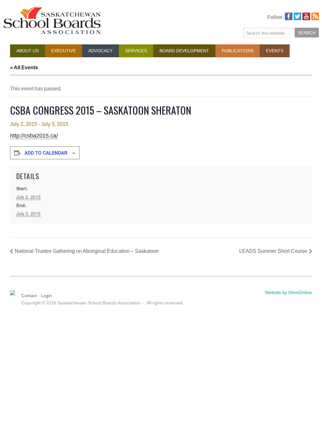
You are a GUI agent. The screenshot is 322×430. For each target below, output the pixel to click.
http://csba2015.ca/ (34, 136)
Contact (29, 295)
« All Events (24, 67)
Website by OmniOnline (288, 292)
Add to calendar (46, 153)
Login (46, 295)
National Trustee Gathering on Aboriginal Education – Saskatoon (87, 251)
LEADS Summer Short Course (273, 251)
